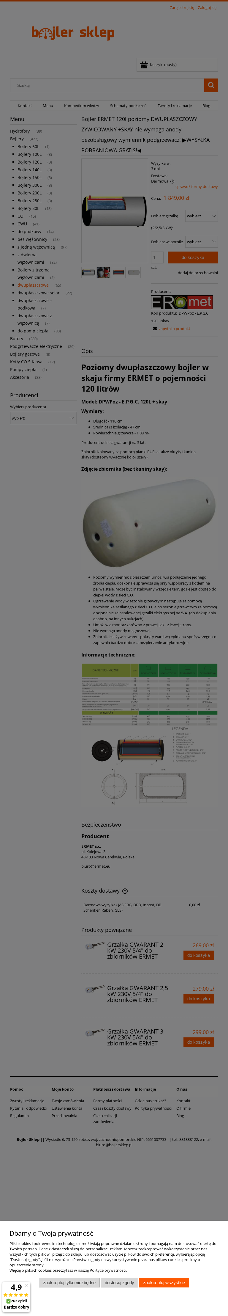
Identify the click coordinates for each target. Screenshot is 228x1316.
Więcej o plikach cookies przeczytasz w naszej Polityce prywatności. (68, 1270)
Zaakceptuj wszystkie (164, 1282)
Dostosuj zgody (119, 1282)
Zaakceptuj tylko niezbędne (69, 1282)
